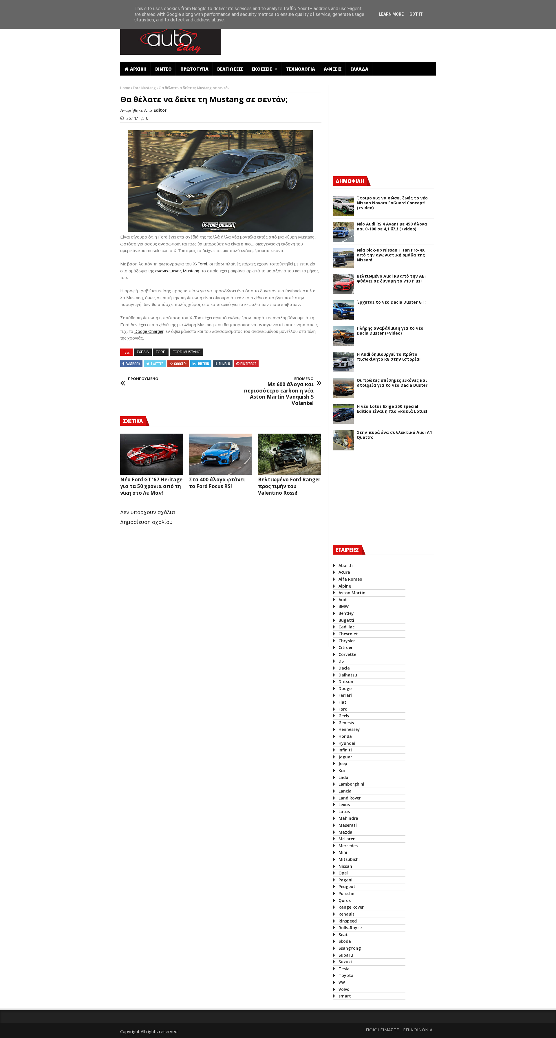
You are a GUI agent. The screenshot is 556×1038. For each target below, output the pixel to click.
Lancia (345, 791)
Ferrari (345, 695)
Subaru (346, 955)
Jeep (343, 763)
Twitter (157, 363)
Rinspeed (348, 921)
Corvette (347, 654)
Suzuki (345, 961)
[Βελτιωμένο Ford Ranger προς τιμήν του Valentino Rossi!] (289, 454)
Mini (343, 852)
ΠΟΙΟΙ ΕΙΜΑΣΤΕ (382, 1030)
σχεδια (143, 352)
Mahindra (348, 818)
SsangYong (350, 948)
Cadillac (346, 627)
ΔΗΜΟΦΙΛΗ (350, 181)
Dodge (345, 688)
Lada (343, 777)
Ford (161, 352)
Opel (343, 873)
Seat (343, 934)
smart (345, 996)
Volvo (344, 989)
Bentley (346, 613)
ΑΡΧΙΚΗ (138, 69)
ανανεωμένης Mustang (177, 270)
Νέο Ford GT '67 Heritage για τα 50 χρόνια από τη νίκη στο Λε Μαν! (151, 486)
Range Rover (351, 907)
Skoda (345, 941)
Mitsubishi (349, 859)
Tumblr (224, 363)
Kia (342, 770)
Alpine (345, 586)
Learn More (391, 14)
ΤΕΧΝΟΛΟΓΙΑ (300, 69)
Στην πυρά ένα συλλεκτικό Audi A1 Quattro (394, 435)
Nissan (345, 866)
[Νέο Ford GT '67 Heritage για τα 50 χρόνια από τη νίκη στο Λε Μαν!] (151, 454)
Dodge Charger (148, 331)
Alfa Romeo (350, 579)
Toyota (346, 975)
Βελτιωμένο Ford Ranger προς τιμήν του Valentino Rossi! (289, 486)
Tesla (344, 968)
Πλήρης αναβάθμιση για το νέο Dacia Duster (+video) (390, 331)
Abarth (346, 565)
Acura (344, 572)
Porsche (346, 893)
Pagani (345, 880)
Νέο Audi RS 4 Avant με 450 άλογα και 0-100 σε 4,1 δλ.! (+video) (392, 227)
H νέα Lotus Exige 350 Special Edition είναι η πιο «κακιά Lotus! (392, 409)
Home (125, 87)
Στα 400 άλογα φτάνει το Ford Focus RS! (217, 482)
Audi (343, 599)
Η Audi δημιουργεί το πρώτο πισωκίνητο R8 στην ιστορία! (388, 357)
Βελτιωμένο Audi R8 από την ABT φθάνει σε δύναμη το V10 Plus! (392, 279)
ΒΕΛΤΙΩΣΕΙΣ (230, 69)
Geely (344, 715)
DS (341, 661)
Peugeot (347, 886)
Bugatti (346, 620)
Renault (346, 914)
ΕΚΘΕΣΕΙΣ (263, 69)
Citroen (346, 647)
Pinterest (248, 363)
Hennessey (349, 729)
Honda (345, 736)
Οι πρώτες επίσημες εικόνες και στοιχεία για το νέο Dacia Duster (392, 383)
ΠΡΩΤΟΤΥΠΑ (194, 69)
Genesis (346, 722)
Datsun (346, 681)
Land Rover (350, 798)
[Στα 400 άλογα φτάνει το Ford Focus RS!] (220, 454)
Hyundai (347, 743)
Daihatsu (348, 675)
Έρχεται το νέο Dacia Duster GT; (391, 302)
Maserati (348, 825)
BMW (344, 606)
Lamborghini (351, 784)
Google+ (180, 363)
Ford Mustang (145, 87)
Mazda (345, 832)
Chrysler (347, 640)
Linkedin (203, 363)
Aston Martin (352, 592)
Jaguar (345, 757)
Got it (416, 14)
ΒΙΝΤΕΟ (163, 69)
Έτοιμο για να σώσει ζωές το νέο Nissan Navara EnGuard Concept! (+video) (392, 203)
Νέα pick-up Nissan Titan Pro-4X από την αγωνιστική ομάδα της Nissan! (391, 255)
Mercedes (348, 845)
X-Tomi (200, 263)
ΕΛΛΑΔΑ (359, 69)
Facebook (133, 363)
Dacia (344, 668)
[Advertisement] (331, 38)
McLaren (347, 838)
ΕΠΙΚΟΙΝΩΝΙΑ (417, 1030)
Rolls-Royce (350, 927)
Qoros (345, 900)
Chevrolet (348, 634)
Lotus (344, 811)
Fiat (342, 702)
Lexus (344, 804)
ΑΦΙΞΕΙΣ (333, 69)
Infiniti (345, 750)
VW (342, 982)
